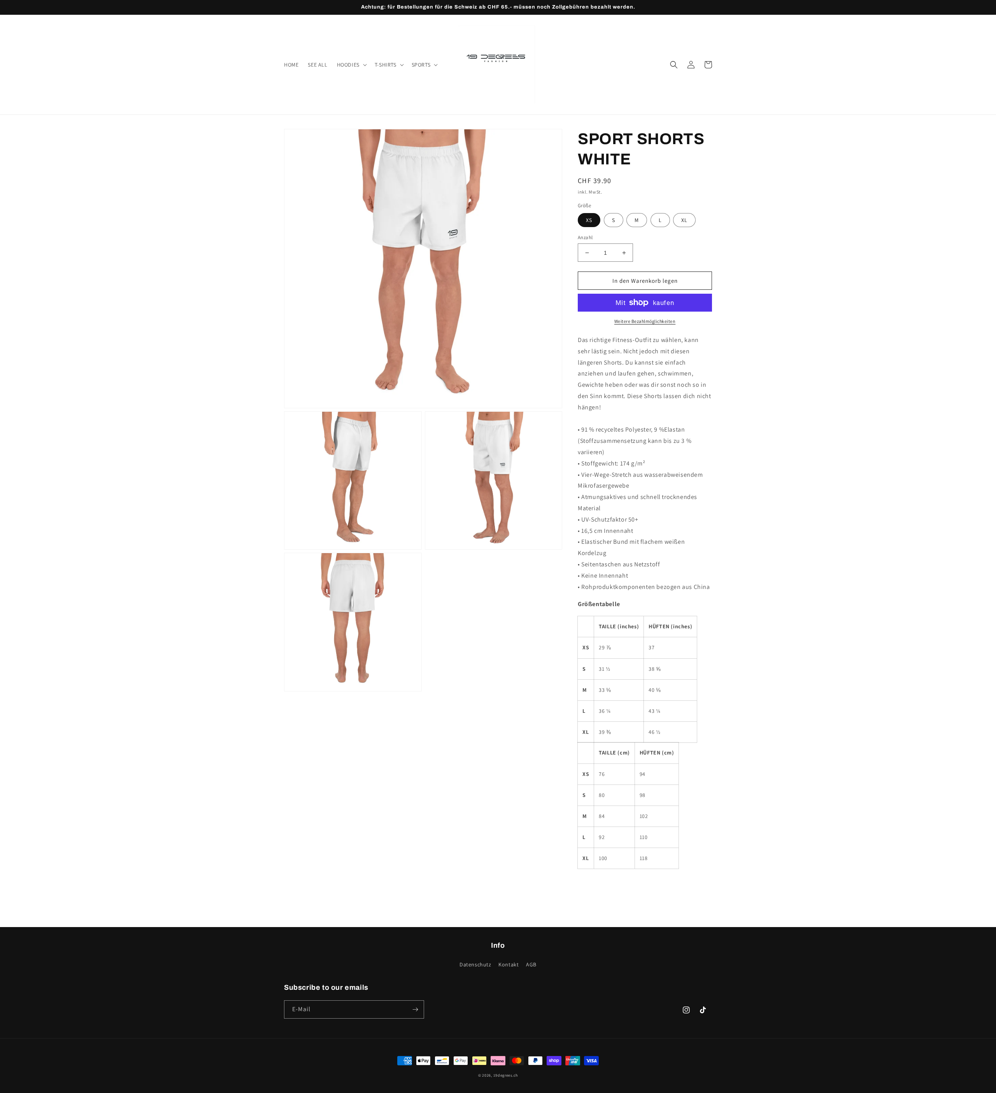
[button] (351, 64)
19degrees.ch (505, 1075)
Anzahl (585, 237)
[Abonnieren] (415, 1009)
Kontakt (508, 964)
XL (684, 220)
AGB (531, 964)
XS (589, 220)
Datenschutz (475, 964)
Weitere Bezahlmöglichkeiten (645, 321)
